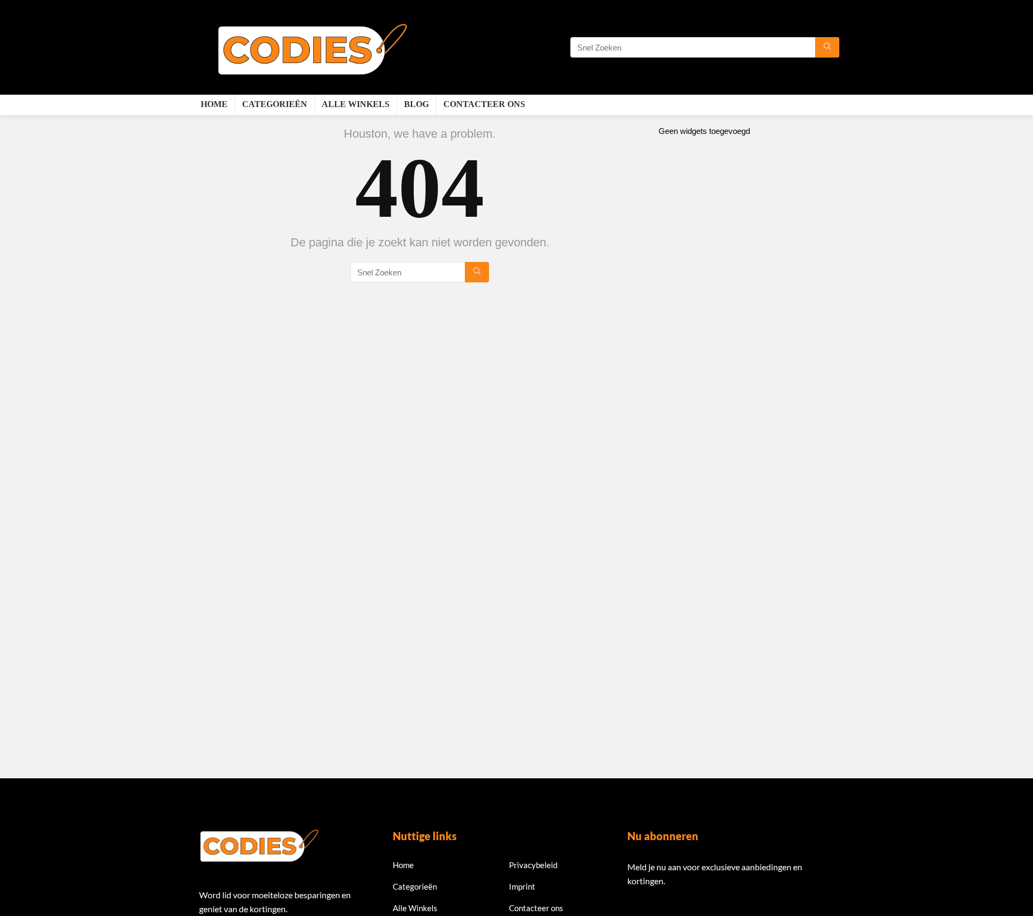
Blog (416, 104)
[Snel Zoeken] (827, 47)
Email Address (652, 910)
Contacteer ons (484, 104)
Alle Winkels (356, 104)
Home (214, 104)
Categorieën (274, 104)
